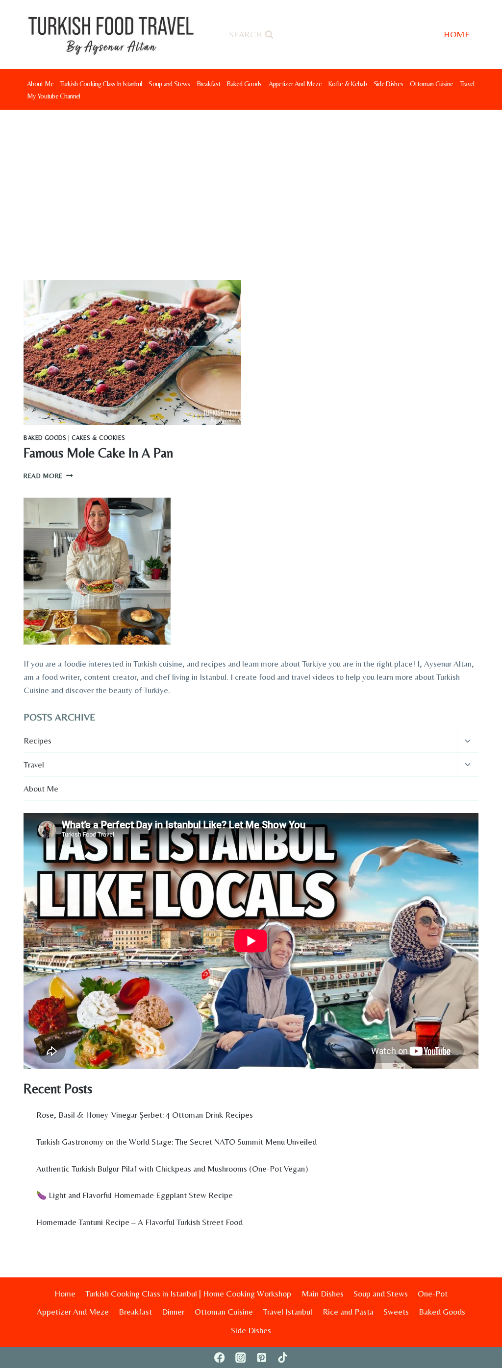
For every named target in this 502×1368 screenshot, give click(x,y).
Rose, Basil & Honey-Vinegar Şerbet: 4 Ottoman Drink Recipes (144, 1115)
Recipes (37, 740)
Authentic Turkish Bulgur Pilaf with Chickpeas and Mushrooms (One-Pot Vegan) (172, 1169)
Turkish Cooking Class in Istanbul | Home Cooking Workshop (188, 1293)
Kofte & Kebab (347, 84)
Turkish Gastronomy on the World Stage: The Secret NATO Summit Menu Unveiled (176, 1142)
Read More (48, 476)
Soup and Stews (169, 84)
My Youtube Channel (53, 96)
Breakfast (209, 84)
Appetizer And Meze (295, 84)
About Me (40, 84)
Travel (467, 84)
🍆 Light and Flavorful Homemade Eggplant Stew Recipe (134, 1195)
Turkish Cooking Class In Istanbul (101, 84)
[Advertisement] (251, 183)
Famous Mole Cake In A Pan (98, 452)
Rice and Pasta (348, 1312)
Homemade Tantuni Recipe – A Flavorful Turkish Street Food (139, 1222)
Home (64, 1293)
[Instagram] (240, 1357)
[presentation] (132, 352)
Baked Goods (244, 84)
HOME (457, 34)
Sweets (396, 1312)
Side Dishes (388, 84)
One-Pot (433, 1293)
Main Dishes (322, 1293)
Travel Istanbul (287, 1312)
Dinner (173, 1312)
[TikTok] (282, 1357)
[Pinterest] (261, 1357)
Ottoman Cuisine (431, 84)
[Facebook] (219, 1357)
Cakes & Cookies (98, 437)
